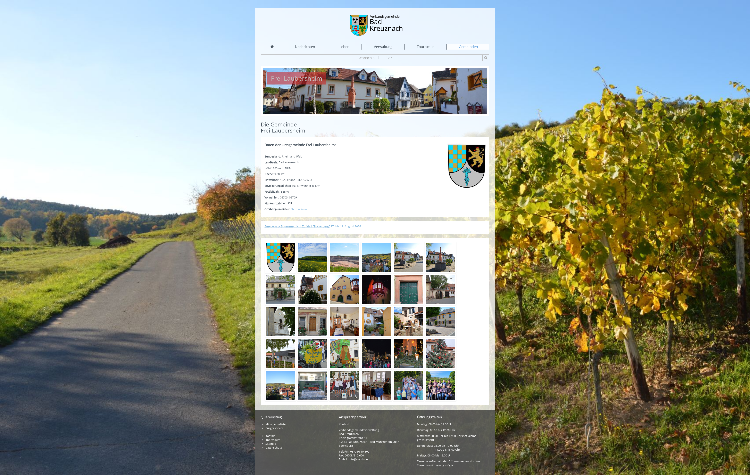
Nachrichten (305, 46)
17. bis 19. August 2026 (312, 226)
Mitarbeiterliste (275, 424)
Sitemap (270, 444)
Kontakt (270, 436)
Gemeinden (468, 46)
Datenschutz (274, 447)
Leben (344, 46)
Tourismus (425, 46)
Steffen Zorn (299, 209)
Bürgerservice (274, 428)
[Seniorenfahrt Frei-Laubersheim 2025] (409, 385)
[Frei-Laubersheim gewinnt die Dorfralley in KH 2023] (345, 385)
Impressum (272, 440)
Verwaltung (383, 46)
